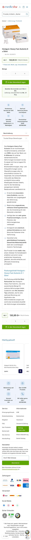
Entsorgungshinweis (8, 412)
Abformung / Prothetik (15, 21)
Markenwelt (5, 431)
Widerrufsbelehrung (22, 434)
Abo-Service (6, 435)
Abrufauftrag (6, 438)
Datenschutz (20, 416)
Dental (4, 21)
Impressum (19, 420)
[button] (27, 7)
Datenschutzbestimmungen (10, 469)
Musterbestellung (7, 416)
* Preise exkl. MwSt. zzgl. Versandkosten (15, 64)
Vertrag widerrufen (21, 429)
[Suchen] (27, 14)
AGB (17, 412)
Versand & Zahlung (22, 423)
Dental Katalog (20, 438)
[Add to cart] (20, 371)
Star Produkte (6, 427)
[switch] (27, 537)
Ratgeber (5, 420)
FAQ (3, 423)
